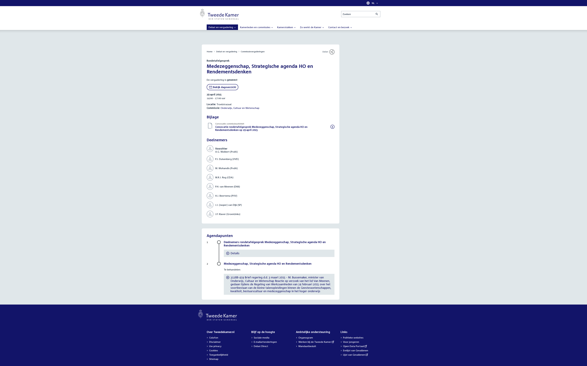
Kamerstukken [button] (285, 27)
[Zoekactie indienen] (376, 14)
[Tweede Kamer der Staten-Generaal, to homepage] (219, 14)
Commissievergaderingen (253, 51)
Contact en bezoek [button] (339, 27)
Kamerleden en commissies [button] (255, 27)
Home (209, 51)
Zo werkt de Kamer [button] (311, 27)
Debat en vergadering (226, 51)
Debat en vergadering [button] (221, 27)
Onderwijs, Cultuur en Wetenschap (240, 107)
